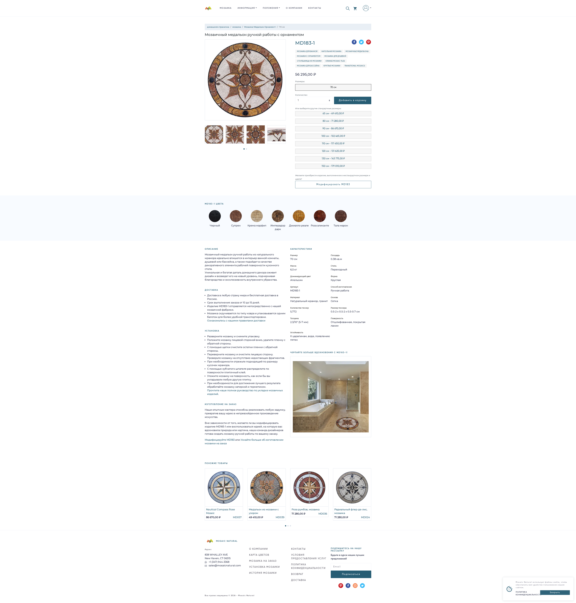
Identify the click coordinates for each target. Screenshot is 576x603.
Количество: (301, 95)
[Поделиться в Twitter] (361, 42)
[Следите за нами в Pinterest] (341, 585)
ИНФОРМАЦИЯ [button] (246, 8)
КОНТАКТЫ (314, 8)
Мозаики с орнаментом (308, 56)
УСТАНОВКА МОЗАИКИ (264, 567)
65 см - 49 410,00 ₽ (333, 113)
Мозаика (226, 8)
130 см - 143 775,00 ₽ (333, 159)
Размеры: (300, 81)
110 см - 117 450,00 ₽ (333, 143)
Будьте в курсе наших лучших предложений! (347, 557)
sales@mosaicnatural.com (224, 565)
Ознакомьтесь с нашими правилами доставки (236, 320)
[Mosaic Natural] (208, 10)
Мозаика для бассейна (308, 66)
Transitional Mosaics (354, 66)
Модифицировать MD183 (333, 184)
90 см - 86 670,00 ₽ (333, 128)
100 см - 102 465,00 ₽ (333, 136)
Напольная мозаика (331, 51)
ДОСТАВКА (298, 580)
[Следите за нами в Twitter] (362, 585)
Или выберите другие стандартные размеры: (318, 108)
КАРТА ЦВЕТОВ (259, 555)
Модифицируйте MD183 (220, 439)
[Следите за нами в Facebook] (348, 585)
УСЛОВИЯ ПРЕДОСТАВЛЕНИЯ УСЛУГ (308, 557)
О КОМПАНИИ (294, 8)
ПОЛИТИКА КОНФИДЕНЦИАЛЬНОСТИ (308, 567)
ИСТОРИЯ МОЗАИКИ (263, 573)
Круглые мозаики (332, 66)
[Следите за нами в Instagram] (355, 585)
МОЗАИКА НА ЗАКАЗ (263, 561)
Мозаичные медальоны (357, 51)
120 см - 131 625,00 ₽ (333, 151)
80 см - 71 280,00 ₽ (333, 121)
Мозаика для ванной (307, 51)
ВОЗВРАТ (297, 574)
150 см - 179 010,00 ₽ (333, 166)
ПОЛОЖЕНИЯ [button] (270, 8)
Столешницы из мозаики (309, 61)
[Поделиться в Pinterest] (368, 42)
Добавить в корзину (352, 100)
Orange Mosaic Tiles (335, 61)
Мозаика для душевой (335, 56)
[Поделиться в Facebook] (354, 42)
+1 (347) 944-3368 (218, 562)
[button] (348, 8)
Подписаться (351, 574)
